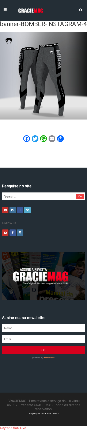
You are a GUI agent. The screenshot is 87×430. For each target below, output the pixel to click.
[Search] (80, 9)
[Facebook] (20, 210)
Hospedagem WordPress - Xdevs (44, 413)
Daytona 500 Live (13, 428)
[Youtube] (5, 210)
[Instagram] (13, 210)
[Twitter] (27, 210)
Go (80, 196)
